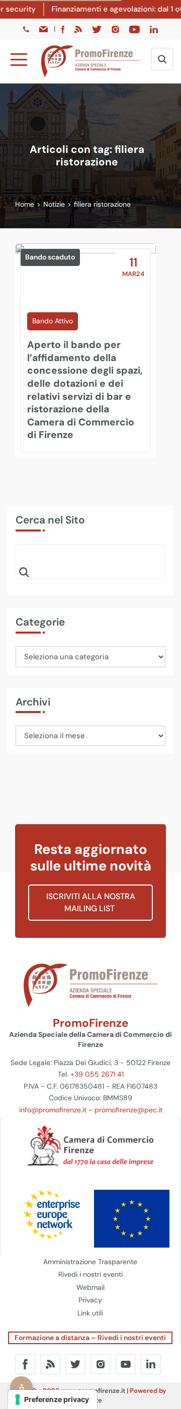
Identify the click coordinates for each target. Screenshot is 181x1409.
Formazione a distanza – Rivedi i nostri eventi (90, 1337)
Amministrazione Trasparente (90, 1261)
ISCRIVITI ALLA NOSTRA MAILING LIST (90, 902)
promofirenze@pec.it (128, 1109)
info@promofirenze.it (52, 1109)
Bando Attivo (52, 320)
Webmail (90, 1287)
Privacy (90, 1299)
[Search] (24, 572)
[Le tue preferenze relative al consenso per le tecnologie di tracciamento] (52, 1399)
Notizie (54, 204)
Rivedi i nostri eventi (90, 1274)
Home (24, 204)
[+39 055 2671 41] (27, 28)
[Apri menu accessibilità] (21, 1387)
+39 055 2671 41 (97, 1074)
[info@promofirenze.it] (44, 28)
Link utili (90, 1312)
